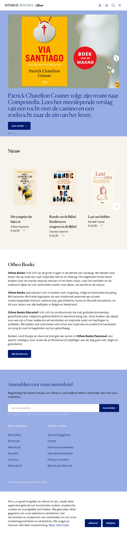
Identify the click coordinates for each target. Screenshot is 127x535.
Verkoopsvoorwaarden (61, 447)
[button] (116, 206)
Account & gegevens (59, 434)
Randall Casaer (96, 221)
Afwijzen (110, 522)
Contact (52, 440)
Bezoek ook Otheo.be (60, 465)
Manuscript (14, 447)
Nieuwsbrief (15, 465)
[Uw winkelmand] (106, 5)
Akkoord (93, 522)
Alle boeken (14, 434)
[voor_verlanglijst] (23, 230)
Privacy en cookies (58, 459)
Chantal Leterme (58, 231)
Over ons (13, 459)
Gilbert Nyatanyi (20, 226)
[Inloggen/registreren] (100, 5)
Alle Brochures (19, 353)
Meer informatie (59, 525)
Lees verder (18, 125)
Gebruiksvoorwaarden (60, 453)
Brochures (14, 440)
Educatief (13, 453)
